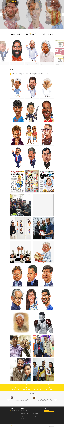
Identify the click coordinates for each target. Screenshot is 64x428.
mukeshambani (43, 166)
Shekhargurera (13, 354)
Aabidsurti (35, 354)
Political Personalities (24, 410)
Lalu (41, 95)
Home (39, 1)
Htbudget (42, 189)
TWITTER (51, 410)
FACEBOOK (46, 410)
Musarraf (12, 283)
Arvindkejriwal (13, 95)
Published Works (35, 411)
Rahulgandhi (27, 95)
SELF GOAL (12, 260)
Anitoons (12, 213)
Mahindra (27, 166)
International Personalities (25, 416)
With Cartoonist (35, 418)
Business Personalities (24, 415)
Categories (45, 1)
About (41, 1)
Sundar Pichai (42, 307)
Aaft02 (34, 213)
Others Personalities (24, 418)
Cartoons (34, 410)
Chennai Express (28, 142)
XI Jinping (42, 283)
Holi (26, 189)
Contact (51, 1)
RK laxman (12, 307)
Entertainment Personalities (25, 413)
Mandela (12, 330)
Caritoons (12, 236)
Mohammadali (35, 330)
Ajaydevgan (12, 142)
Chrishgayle (42, 119)
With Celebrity (34, 416)
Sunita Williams (28, 307)
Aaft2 (34, 236)
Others (26, 308)
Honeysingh (42, 142)
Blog (48, 1)
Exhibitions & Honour (35, 413)
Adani (12, 166)
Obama (27, 283)
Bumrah (12, 119)
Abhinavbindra (28, 119)
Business (12, 189)
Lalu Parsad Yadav (36, 260)
